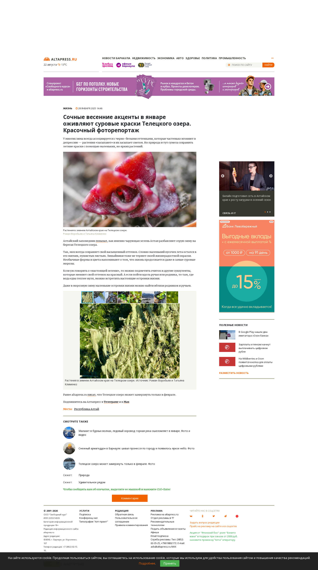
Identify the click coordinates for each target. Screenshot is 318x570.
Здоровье (193, 58)
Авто (180, 58)
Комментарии (129, 498)
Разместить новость (234, 373)
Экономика (165, 58)
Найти (268, 64)
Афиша (155, 532)
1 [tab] (265, 212)
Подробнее (147, 563)
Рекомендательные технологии (162, 523)
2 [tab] (267, 212)
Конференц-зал (88, 518)
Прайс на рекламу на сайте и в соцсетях (213, 526)
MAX (173, 546)
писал (91, 394)
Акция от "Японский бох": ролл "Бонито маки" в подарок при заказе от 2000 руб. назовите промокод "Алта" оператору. (214, 536)
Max (126, 402)
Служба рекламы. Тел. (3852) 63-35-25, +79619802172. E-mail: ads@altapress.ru (168, 543)
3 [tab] (270, 212)
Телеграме (111, 402)
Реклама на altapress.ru (165, 514)
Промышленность (232, 58)
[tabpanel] (246, 190)
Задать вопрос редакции (205, 522)
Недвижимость (144, 58)
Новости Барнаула (116, 58)
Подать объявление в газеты (168, 528)
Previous (223, 176)
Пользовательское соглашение (126, 519)
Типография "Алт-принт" (93, 521)
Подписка (85, 514)
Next (271, 176)
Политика (209, 58)
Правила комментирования (131, 525)
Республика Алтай (86, 409)
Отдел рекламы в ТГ (162, 518)
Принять (169, 563)
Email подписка (159, 536)
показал (101, 241)
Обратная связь (124, 514)
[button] (99, 297)
